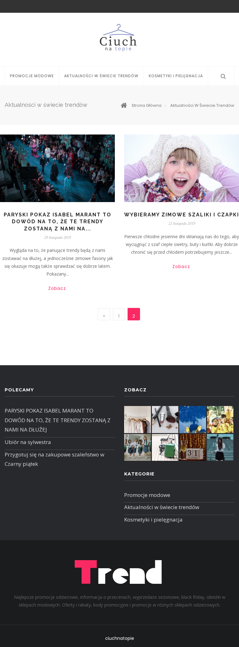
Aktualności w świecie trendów (101, 75)
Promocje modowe (32, 75)
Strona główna (147, 105)
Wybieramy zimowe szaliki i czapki (181, 215)
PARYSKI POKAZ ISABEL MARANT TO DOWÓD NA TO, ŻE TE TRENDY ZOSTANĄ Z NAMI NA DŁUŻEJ (57, 420)
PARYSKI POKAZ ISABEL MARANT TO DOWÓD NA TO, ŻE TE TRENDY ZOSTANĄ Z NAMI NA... (57, 222)
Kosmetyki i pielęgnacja (176, 75)
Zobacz (57, 288)
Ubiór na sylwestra (28, 442)
